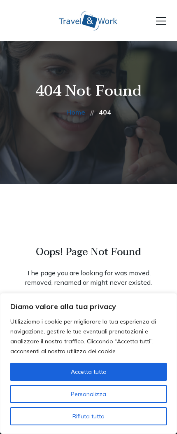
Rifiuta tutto (88, 416)
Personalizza (88, 394)
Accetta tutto (89, 371)
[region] (88, 363)
